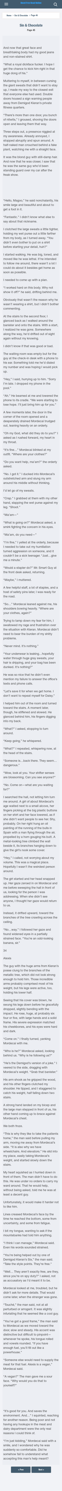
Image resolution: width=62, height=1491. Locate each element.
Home (9, 15)
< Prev (21, 1469)
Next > (41, 1469)
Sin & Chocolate (21, 15)
